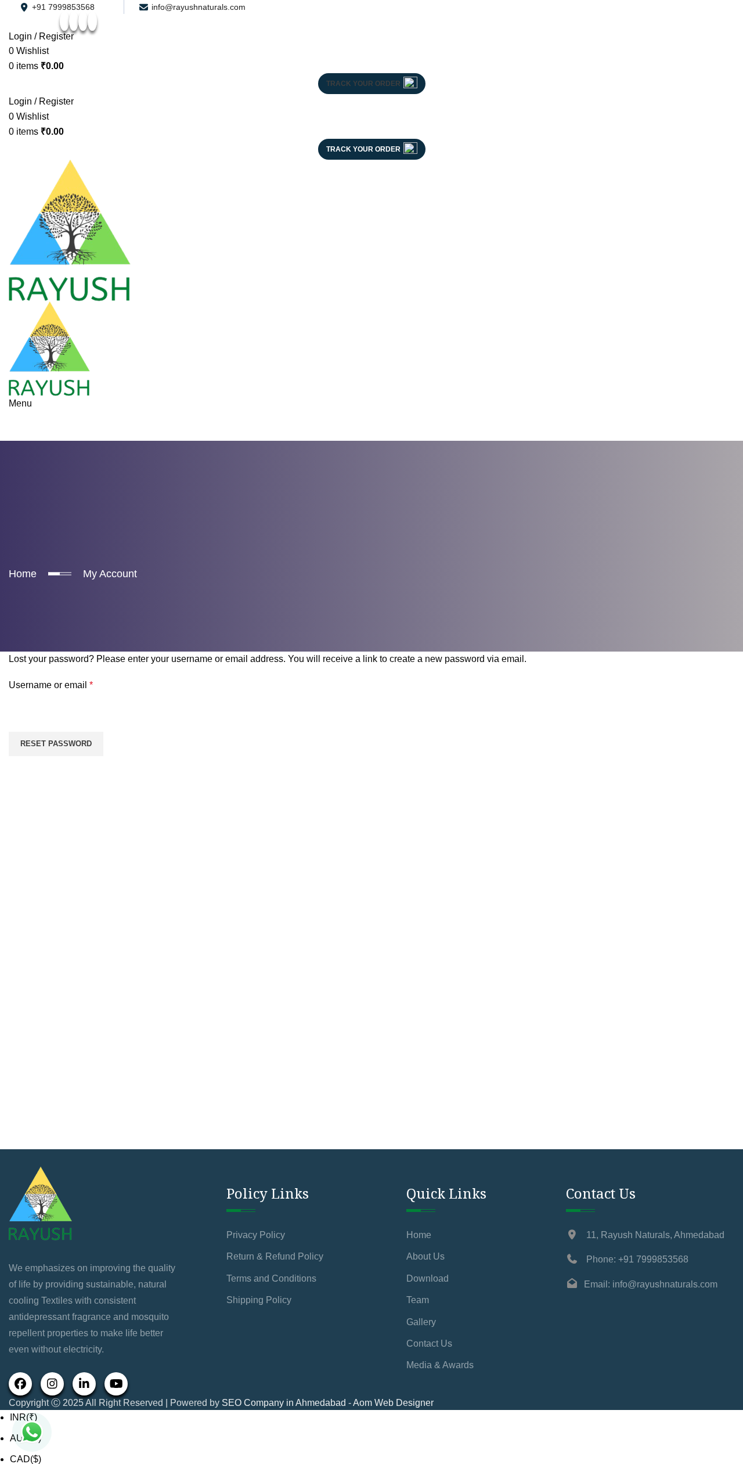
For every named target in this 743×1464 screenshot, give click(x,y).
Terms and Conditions (271, 1278)
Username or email (70, 684)
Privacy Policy (255, 1235)
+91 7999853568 (63, 7)
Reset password (56, 743)
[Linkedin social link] (92, 21)
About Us (425, 1256)
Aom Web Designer (393, 1403)
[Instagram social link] (73, 21)
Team (417, 1300)
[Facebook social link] (64, 21)
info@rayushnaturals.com (199, 7)
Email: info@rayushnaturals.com (650, 1284)
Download (427, 1278)
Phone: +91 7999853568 (637, 1259)
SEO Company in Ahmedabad (284, 1403)
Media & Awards (440, 1365)
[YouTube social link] (83, 21)
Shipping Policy (258, 1300)
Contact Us (429, 1343)
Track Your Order (363, 84)
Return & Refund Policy (274, 1256)
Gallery (421, 1322)
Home (23, 574)
